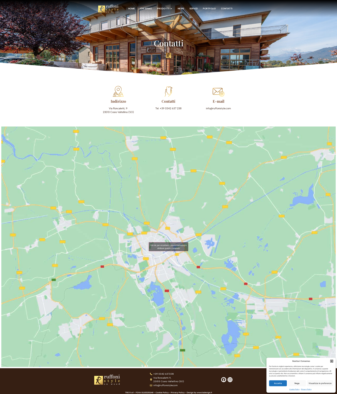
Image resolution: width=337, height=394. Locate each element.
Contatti (226, 8)
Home (131, 8)
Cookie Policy (294, 389)
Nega (296, 383)
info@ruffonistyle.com (218, 108)
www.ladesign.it (204, 392)
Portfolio (209, 8)
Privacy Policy (306, 389)
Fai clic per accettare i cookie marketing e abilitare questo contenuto (168, 246)
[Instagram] (230, 379)
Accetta (278, 383)
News (181, 8)
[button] (331, 361)
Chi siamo (146, 8)
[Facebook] (223, 379)
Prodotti (163, 8)
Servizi (193, 8)
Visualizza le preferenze (320, 383)
